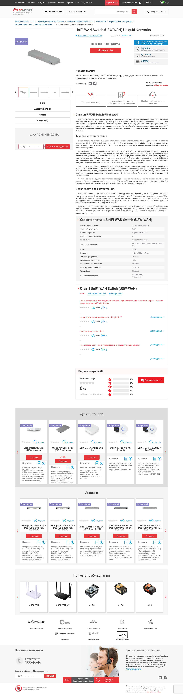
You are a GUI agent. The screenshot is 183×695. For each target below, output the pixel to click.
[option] (44, 57)
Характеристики (42, 109)
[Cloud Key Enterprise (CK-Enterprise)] (62, 429)
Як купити (42, 3)
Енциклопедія (87, 3)
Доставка (52, 3)
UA (148, 2)
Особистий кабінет (129, 3)
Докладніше (156, 317)
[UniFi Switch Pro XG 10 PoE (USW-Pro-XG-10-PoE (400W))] (149, 508)
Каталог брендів (76, 11)
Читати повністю (133, 669)
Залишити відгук (153, 380)
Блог (77, 3)
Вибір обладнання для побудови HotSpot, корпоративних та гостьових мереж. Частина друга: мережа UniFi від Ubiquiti (121, 302)
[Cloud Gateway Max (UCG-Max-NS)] (33, 429)
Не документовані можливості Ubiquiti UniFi (101, 317)
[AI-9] (149, 590)
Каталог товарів (55, 11)
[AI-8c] (120, 590)
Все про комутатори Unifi (92, 331)
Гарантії (70, 3)
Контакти (31, 3)
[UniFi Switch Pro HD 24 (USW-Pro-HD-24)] (91, 508)
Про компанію (19, 3)
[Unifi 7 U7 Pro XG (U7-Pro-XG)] (120, 429)
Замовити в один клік (57, 146)
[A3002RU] (33, 590)
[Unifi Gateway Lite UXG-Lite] (91, 429)
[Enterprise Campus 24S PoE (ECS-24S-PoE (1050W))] (33, 508)
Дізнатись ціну (105, 50)
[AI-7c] (91, 590)
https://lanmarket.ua (154, 692)
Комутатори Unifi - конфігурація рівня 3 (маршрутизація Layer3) (110, 345)
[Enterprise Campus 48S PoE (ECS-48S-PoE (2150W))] (62, 508)
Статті (42, 115)
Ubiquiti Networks (161, 85)
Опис (42, 103)
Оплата (61, 3)
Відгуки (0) (42, 120)
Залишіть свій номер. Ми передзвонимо (31, 671)
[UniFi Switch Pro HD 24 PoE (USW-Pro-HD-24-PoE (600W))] (120, 508)
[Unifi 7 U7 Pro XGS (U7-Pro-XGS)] (149, 429)
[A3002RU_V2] (62, 590)
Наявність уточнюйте (90, 35)
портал (113, 3)
